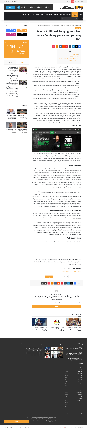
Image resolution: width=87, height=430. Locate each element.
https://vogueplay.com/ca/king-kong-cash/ (71, 271)
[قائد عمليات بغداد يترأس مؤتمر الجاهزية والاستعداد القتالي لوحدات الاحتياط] (73, 322)
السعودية (34, 348)
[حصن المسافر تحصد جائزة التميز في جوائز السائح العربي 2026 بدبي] (54, 356)
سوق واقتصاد (79, 400)
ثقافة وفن (56, 14)
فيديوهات (80, 404)
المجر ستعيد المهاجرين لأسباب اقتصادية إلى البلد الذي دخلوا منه (12, 88)
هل (32, 354)
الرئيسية (80, 14)
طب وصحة (24, 14)
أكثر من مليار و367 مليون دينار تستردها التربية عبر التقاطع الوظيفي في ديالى (39, 329)
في (31, 352)
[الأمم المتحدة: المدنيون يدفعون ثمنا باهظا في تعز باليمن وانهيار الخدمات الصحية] (23, 82)
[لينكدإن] (73, 46)
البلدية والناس (79, 379)
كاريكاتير (80, 408)
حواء (29, 14)
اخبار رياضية (62, 14)
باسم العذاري (47, 427)
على (37, 352)
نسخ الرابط (48, 276)
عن (34, 352)
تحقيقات (80, 387)
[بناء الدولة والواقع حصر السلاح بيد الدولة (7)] (22, 125)
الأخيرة (10, 62)
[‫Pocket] (53, 46)
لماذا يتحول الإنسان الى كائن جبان (11, 130)
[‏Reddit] (63, 46)
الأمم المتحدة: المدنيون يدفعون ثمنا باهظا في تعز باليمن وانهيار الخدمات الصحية (12, 82)
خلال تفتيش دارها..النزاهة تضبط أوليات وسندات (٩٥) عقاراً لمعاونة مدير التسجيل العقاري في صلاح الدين (50, 1)
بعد (26, 348)
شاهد (29, 350)
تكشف (40, 350)
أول (41, 348)
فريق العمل (15, 427)
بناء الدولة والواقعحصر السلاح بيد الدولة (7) (22, 116)
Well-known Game (73, 60)
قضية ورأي (80, 406)
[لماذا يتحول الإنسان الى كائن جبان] (11, 125)
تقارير (81, 390)
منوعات (37, 14)
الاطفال (80, 377)
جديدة (37, 350)
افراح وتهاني (79, 373)
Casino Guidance (74, 56)
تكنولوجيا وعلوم (49, 14)
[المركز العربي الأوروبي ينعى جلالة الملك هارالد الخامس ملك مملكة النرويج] (60, 356)
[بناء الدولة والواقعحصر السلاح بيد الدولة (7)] (22, 111)
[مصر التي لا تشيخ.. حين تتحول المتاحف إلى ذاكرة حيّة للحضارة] (11, 111)
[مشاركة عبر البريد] (45, 283)
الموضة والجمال (79, 385)
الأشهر (22, 62)
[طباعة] (42, 283)
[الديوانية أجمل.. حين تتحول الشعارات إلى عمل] (60, 352)
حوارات (80, 398)
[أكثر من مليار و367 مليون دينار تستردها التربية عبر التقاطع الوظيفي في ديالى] (39, 322)
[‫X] (76, 46)
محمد (28, 352)
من (35, 354)
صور (41, 352)
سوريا (33, 350)
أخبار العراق (74, 14)
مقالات (42, 14)
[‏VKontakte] (60, 46)
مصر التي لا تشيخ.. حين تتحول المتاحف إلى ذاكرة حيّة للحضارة (11, 117)
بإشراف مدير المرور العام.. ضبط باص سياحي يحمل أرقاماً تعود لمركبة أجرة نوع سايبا (57, 329)
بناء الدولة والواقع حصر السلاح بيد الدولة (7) (22, 130)
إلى (38, 348)
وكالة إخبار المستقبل (59, 427)
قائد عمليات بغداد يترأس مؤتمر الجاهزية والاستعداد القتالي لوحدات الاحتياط (74, 329)
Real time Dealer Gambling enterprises (68, 58)
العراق (29, 348)
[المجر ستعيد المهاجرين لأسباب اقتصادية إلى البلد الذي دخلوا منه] (23, 88)
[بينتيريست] (66, 46)
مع (37, 354)
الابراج (33, 14)
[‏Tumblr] (70, 46)
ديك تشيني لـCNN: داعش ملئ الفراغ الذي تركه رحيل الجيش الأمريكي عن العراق (12, 75)
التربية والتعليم (79, 381)
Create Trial (75, 54)
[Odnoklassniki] (57, 46)
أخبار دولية (68, 14)
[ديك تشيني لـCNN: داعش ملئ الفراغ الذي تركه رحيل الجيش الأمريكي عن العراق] (23, 75)
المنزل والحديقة (79, 383)
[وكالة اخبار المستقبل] (70, 8)
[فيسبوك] (79, 46)
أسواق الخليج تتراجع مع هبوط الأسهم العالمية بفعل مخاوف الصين (12, 95)
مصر (41, 354)
